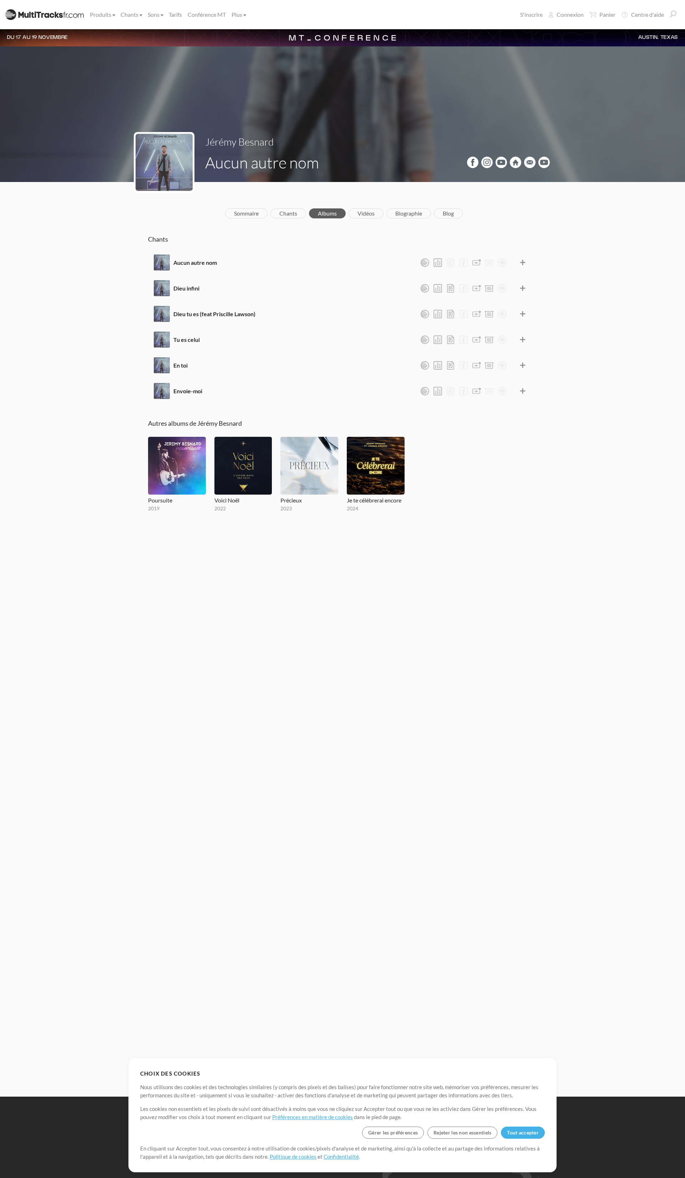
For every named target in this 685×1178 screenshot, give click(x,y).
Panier (607, 14)
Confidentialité (341, 1156)
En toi (180, 365)
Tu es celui (186, 339)
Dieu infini (186, 288)
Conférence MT (207, 14)
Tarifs (175, 14)
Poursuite (160, 500)
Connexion (570, 14)
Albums (327, 213)
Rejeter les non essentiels (462, 1132)
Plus (237, 14)
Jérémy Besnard (239, 142)
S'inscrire (531, 14)
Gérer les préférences (393, 1132)
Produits (100, 14)
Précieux (291, 500)
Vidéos (366, 213)
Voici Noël (226, 500)
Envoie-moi (187, 391)
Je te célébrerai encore (374, 500)
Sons (153, 14)
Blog (448, 213)
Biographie (408, 213)
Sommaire (246, 213)
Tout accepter (523, 1132)
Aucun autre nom (195, 262)
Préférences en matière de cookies (312, 1117)
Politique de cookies (293, 1156)
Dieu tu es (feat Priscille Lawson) (214, 313)
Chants (129, 14)
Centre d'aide (647, 14)
